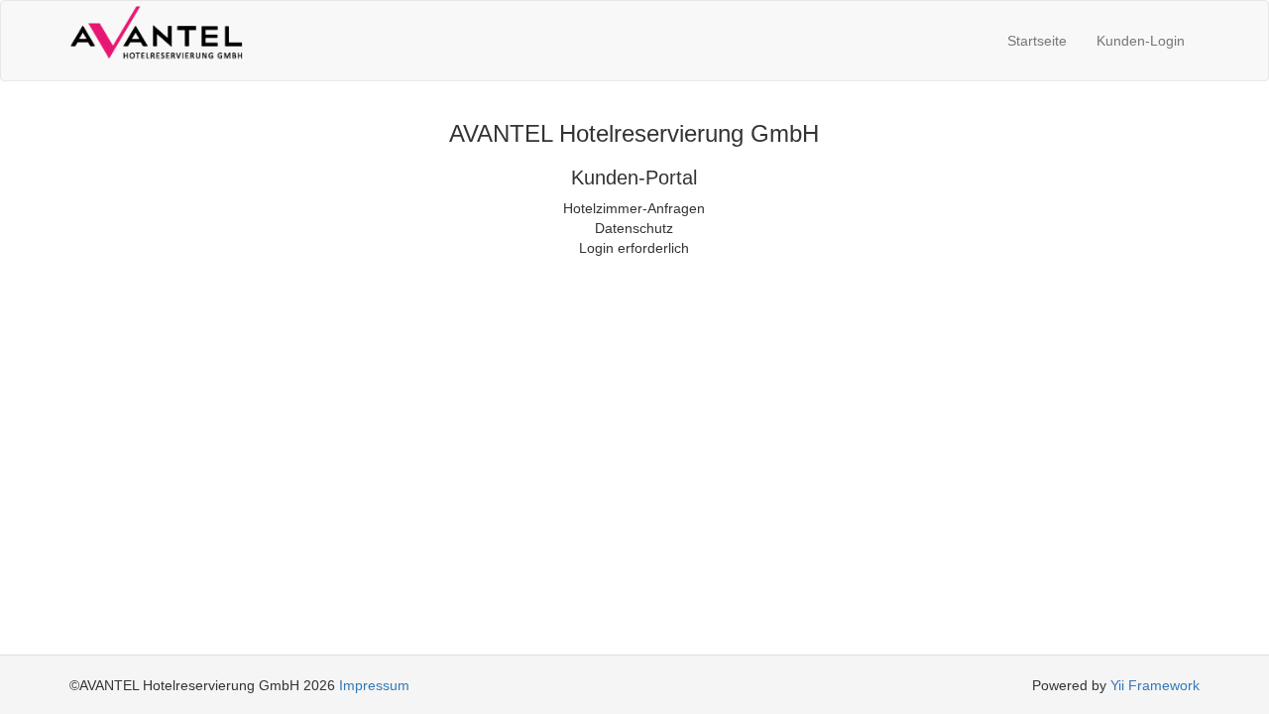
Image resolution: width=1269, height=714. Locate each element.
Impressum (374, 685)
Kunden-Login (1140, 41)
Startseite (1037, 41)
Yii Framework (1155, 685)
